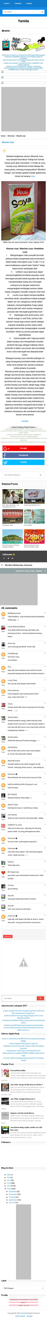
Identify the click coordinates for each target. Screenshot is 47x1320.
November (13, 1194)
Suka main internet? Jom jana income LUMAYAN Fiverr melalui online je (24, 64)
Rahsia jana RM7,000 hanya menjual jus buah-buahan (24, 1025)
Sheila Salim (13, 717)
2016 (9, 1183)
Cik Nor (11, 885)
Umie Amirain (13, 690)
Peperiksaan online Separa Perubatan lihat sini (24, 1051)
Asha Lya (11, 643)
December (13, 1191)
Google (23, 448)
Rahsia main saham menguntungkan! (24, 436)
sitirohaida (12, 815)
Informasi (11, 136)
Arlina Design (20, 1316)
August (12, 1203)
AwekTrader (13, 805)
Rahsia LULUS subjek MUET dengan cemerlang (24, 66)
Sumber (25, 421)
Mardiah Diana (14, 761)
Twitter (23, 462)
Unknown (7, 554)
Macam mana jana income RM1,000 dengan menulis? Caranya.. (24, 442)
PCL (9, 667)
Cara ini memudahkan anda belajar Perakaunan (24, 434)
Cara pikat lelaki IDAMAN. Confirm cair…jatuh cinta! (24, 429)
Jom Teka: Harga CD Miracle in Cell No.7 (26, 1085)
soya (32, 176)
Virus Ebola (28, 525)
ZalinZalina (12, 747)
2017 (9, 1180)
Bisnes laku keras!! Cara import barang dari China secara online (24, 61)
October (12, 1197)
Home (3, 136)
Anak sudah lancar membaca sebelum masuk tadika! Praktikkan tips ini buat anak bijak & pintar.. (24, 69)
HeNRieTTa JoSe (15, 825)
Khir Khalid (12, 794)
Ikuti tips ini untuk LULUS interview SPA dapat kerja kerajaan (24, 55)
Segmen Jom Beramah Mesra (22, 1113)
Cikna (10, 704)
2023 (9, 1175)
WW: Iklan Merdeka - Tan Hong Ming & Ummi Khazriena (10, 507)
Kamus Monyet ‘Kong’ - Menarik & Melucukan (32, 546)
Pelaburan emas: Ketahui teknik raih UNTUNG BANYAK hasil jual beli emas (24, 439)
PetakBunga (13, 653)
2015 (9, 1186)
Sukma (11, 862)
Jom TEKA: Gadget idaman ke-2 (22, 1099)
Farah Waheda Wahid (16, 627)
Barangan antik (7, 525)
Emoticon (7, 936)
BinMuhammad (14, 613)
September (13, 1200)
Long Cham (12, 680)
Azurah (11, 896)
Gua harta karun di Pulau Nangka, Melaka (10, 546)
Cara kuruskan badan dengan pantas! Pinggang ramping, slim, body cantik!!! (24, 432)
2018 (9, 1177)
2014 (9, 1189)
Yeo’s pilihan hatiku (17, 1070)
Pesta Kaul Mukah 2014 (32, 505)
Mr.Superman (13, 872)
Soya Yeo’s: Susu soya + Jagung (29, 571)
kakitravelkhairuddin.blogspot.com (22, 784)
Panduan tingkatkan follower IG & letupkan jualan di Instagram (24, 57)
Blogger (29, 1316)
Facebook (23, 455)
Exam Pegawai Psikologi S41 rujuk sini (24, 1043)
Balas (3, 618)
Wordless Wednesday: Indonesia (18, 565)
